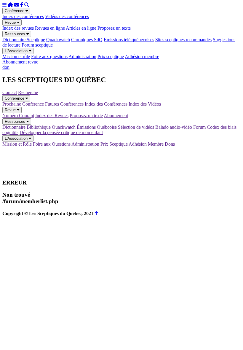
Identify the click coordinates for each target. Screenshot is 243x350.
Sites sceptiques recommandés (183, 39)
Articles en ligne (81, 28)
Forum (199, 127)
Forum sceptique (37, 44)
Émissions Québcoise (97, 127)
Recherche (28, 92)
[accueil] (10, 4)
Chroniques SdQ (87, 39)
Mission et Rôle (17, 144)
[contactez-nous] (16, 4)
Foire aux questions (49, 56)
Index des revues (18, 28)
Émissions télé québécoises (129, 39)
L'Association (17, 51)
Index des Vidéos (145, 103)
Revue (11, 22)
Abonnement (116, 115)
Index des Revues (51, 115)
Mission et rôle (16, 56)
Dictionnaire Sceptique (23, 39)
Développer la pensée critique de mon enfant (61, 132)
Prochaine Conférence (23, 103)
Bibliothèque (39, 127)
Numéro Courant (18, 115)
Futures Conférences (64, 103)
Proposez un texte (114, 28)
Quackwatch (58, 39)
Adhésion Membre (146, 144)
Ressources (15, 34)
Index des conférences (23, 16)
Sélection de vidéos (136, 127)
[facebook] (21, 4)
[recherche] (26, 4)
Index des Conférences (106, 103)
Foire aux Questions (52, 144)
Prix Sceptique (114, 144)
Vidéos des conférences (67, 16)
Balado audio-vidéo (173, 127)
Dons (170, 144)
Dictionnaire (13, 127)
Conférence (15, 11)
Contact (9, 92)
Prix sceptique (110, 56)
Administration (82, 56)
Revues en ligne (50, 28)
